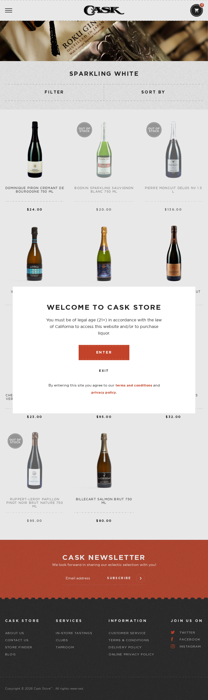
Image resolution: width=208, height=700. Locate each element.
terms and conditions (133, 385)
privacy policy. (104, 392)
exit (104, 371)
